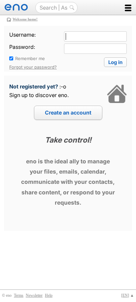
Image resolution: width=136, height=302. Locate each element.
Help (48, 295)
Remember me (30, 58)
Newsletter (34, 295)
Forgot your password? (33, 67)
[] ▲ (127, 295)
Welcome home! (25, 19)
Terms (18, 295)
